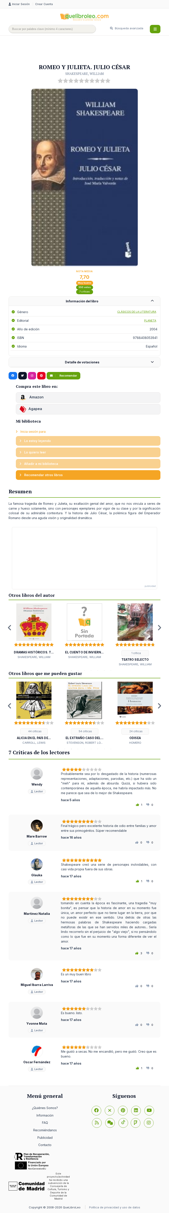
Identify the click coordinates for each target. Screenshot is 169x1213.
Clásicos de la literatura (136, 311)
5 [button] (84, 670)
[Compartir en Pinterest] (41, 375)
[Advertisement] (89, 50)
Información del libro (82, 301)
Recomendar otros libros (43, 475)
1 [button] (58, 670)
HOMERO (135, 742)
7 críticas (84, 291)
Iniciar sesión (21, 4)
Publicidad (45, 1137)
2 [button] (64, 670)
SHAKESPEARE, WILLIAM (84, 73)
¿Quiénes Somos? (45, 1108)
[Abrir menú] (155, 29)
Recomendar (68, 375)
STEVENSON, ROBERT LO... (85, 742)
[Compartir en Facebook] (13, 375)
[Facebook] (96, 1110)
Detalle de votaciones (82, 362)
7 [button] (98, 670)
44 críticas (35, 731)
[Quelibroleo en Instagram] (32, 375)
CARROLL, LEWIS (34, 742)
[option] (34, 631)
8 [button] (104, 670)
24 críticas (136, 731)
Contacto (44, 1145)
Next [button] (159, 627)
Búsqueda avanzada (128, 28)
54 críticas (85, 731)
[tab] (84, 301)
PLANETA (150, 320)
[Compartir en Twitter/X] (22, 375)
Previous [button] (9, 627)
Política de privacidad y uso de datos (114, 1207)
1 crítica (136, 653)
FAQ (45, 1122)
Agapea (35, 409)
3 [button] (71, 670)
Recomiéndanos (45, 1130)
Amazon (36, 397)
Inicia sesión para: (33, 431)
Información (45, 1115)
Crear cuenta (44, 4)
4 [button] (78, 670)
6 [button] (91, 670)
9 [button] (111, 670)
